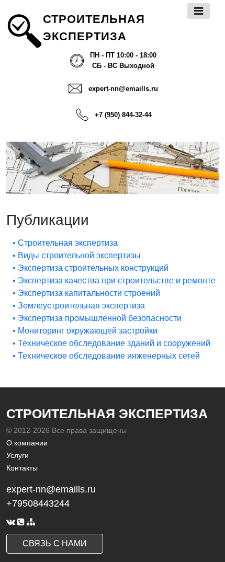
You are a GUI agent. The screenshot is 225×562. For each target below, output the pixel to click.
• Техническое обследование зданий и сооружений (111, 343)
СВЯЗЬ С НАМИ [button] (54, 543)
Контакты (22, 468)
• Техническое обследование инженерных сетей (106, 355)
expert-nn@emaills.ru (123, 89)
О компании (27, 443)
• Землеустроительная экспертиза (79, 305)
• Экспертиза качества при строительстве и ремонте (114, 280)
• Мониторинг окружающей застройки (85, 330)
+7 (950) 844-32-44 (123, 115)
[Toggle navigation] (198, 11)
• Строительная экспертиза (65, 242)
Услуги (17, 455)
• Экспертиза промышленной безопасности (97, 318)
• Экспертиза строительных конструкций (90, 267)
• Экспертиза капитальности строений (86, 293)
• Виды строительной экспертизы (77, 255)
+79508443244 (38, 503)
